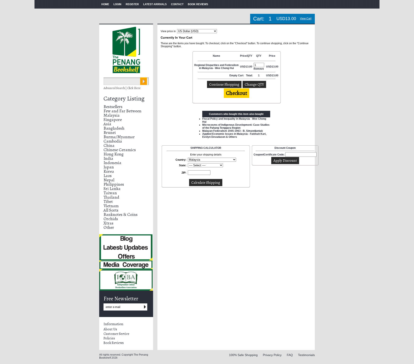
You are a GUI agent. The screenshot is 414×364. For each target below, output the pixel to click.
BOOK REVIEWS (198, 4)
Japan (109, 167)
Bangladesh (114, 128)
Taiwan (110, 193)
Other (109, 227)
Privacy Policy (272, 355)
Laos (108, 176)
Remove (259, 68)
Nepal (109, 180)
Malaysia (112, 115)
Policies (109, 338)
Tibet (108, 201)
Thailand (111, 197)
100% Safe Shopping (243, 355)
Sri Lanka (112, 188)
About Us (110, 329)
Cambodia (113, 141)
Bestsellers (113, 107)
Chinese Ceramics (120, 150)
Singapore (113, 119)
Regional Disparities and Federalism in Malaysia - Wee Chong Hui (216, 67)
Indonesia (112, 163)
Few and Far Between (122, 111)
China (109, 145)
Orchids (111, 219)
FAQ (290, 355)
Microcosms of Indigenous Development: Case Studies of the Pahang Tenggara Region (236, 126)
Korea (109, 171)
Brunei (110, 132)
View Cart (305, 18)
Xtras (108, 223)
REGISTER (132, 4)
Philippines (114, 184)
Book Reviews (114, 342)
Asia (107, 124)
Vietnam (111, 206)
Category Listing (124, 98)
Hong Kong (114, 154)
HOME (105, 4)
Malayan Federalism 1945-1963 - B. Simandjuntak (232, 130)
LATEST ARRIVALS (155, 4)
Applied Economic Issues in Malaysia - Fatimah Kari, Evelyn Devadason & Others (234, 135)
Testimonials (306, 355)
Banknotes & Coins (121, 214)
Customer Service (116, 333)
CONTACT (177, 4)
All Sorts (111, 210)
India (108, 158)
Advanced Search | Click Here (122, 88)
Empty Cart (236, 75)
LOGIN (117, 4)
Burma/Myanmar (119, 137)
